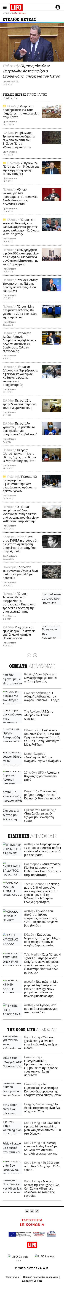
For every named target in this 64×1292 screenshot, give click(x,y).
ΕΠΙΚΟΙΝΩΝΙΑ (32, 1225)
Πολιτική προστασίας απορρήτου (40, 1277)
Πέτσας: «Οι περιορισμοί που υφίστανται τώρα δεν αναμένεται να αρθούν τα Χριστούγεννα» (20, 484)
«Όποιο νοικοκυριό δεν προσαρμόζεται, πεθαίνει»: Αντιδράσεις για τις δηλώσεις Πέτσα (20, 197)
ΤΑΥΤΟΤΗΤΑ (32, 1220)
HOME (6, 14)
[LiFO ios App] (45, 1257)
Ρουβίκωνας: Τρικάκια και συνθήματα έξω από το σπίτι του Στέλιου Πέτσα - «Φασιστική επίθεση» (19, 140)
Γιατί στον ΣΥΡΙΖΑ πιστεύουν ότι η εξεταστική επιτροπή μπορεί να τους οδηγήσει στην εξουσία (21, 544)
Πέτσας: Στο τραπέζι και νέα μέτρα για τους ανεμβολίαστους (19, 404)
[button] (4, 7)
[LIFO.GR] (16, 8)
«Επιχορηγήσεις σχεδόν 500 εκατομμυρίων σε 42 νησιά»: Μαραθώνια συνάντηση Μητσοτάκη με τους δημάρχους (21, 257)
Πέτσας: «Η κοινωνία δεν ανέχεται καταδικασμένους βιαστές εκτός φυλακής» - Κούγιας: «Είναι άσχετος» (21, 227)
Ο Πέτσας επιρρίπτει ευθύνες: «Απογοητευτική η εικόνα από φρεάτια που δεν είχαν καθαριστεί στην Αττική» (21, 514)
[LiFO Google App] (18, 1257)
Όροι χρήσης (12, 1277)
